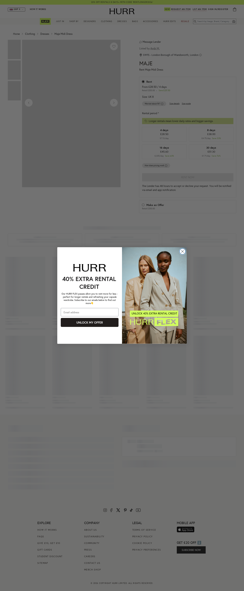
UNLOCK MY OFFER (89, 322)
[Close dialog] (182, 251)
